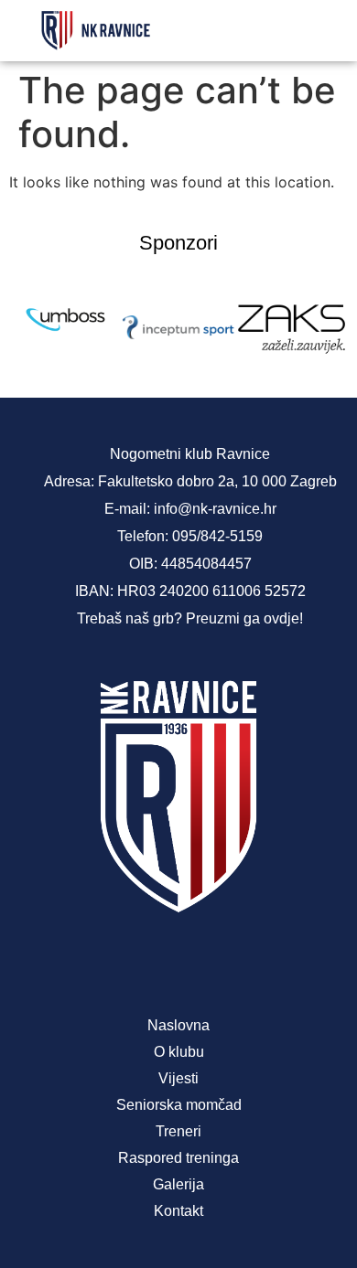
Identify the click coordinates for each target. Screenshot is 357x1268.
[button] (321, 31)
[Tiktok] (238, 961)
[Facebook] (118, 961)
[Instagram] (178, 961)
